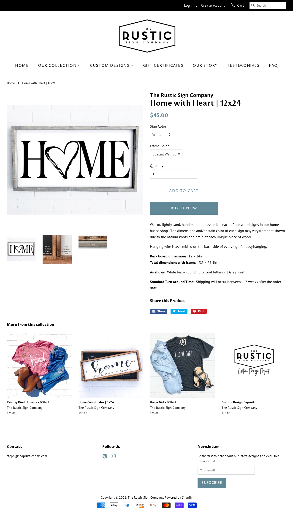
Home (22, 65)
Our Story (205, 65)
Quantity (156, 165)
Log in (188, 5)
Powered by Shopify (179, 497)
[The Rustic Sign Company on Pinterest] (104, 457)
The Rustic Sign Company (145, 497)
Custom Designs (110, 65)
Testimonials (243, 65)
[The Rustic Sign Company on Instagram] (113, 457)
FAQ (273, 65)
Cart (240, 5)
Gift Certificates (163, 65)
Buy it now (184, 208)
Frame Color (159, 146)
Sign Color (158, 126)
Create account (213, 5)
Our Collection (58, 65)
